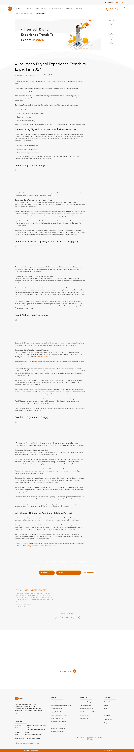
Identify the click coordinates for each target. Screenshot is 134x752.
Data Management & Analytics (89, 711)
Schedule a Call (65, 671)
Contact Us (107, 702)
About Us (106, 708)
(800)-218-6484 (108, 2)
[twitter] (122, 2)
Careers (79, 8)
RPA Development (56, 708)
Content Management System (60, 725)
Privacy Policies (108, 750)
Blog (105, 723)
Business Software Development (61, 705)
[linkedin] (117, 2)
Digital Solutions (85, 718)
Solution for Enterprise (86, 702)
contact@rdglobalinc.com (33, 734)
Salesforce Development (58, 728)
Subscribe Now (89, 572)
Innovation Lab (84, 715)
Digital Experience (85, 705)
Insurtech (53, 702)
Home (16, 14)
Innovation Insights (26, 14)
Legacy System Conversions (59, 711)
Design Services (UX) (57, 718)
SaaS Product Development (59, 715)
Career (106, 705)
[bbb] (27, 743)
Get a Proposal (115, 9)
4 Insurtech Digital (39, 14)
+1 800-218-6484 (35, 738)
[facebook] (98, 737)
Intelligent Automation (86, 708)
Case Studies (108, 719)
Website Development (57, 731)
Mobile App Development (58, 721)
